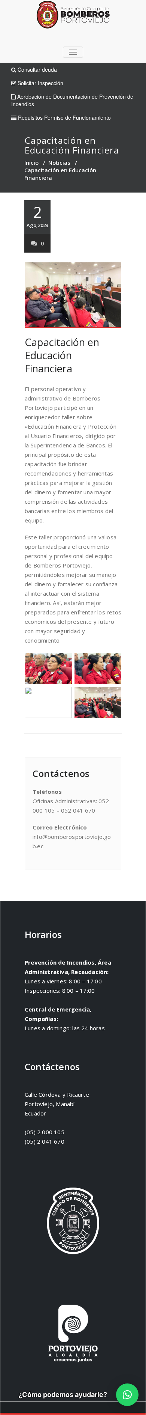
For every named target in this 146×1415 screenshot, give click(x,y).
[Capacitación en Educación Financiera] (73, 295)
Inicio (31, 162)
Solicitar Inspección (39, 83)
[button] (127, 1394)
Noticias (59, 162)
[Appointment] (73, 16)
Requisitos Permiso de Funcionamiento (63, 117)
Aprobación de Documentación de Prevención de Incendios (72, 100)
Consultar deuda (36, 69)
